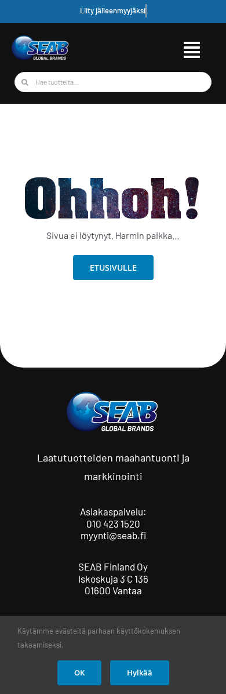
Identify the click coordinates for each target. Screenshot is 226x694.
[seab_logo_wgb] (41, 39)
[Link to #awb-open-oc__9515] (192, 50)
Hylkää (139, 672)
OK (79, 672)
